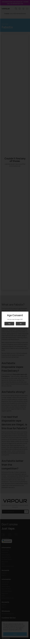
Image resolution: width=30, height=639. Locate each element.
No (21, 323)
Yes (9, 323)
